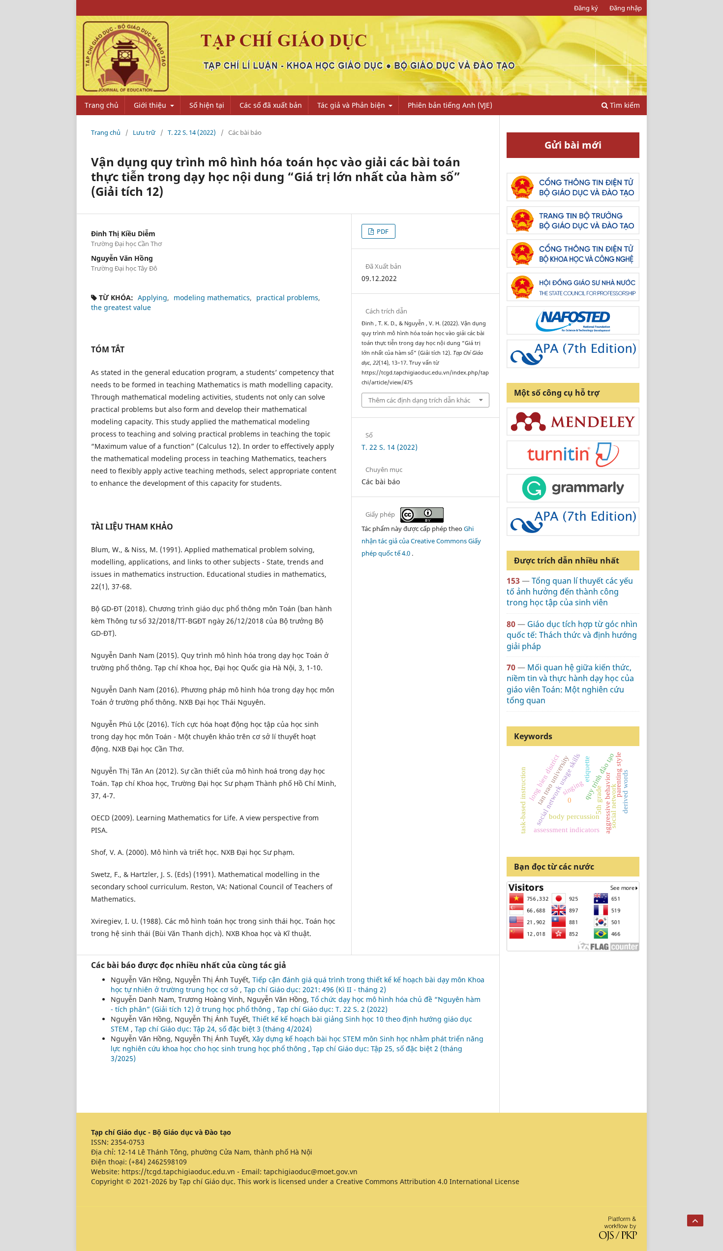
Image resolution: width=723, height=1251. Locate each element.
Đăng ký (586, 7)
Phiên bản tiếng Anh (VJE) (450, 105)
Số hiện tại (206, 105)
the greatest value (121, 307)
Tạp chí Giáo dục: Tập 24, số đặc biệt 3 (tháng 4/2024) (223, 1028)
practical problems (287, 297)
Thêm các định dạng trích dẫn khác (419, 400)
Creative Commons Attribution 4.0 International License (427, 1181)
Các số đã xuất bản (271, 105)
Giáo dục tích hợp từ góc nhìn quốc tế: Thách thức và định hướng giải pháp (572, 635)
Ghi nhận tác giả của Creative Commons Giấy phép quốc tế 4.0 (421, 541)
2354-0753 (128, 1142)
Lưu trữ (144, 132)
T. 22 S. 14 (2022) (192, 132)
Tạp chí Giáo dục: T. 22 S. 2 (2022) (332, 1009)
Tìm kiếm (624, 105)
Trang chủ (102, 105)
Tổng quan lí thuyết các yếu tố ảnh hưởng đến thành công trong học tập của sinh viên (570, 591)
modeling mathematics (212, 297)
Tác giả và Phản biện (352, 105)
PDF (382, 231)
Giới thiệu (151, 105)
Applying (152, 297)
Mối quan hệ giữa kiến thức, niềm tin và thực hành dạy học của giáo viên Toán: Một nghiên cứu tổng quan (570, 684)
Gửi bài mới (573, 145)
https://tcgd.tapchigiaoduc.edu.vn (178, 1171)
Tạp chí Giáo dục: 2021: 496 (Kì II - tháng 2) (315, 989)
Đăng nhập (625, 7)
